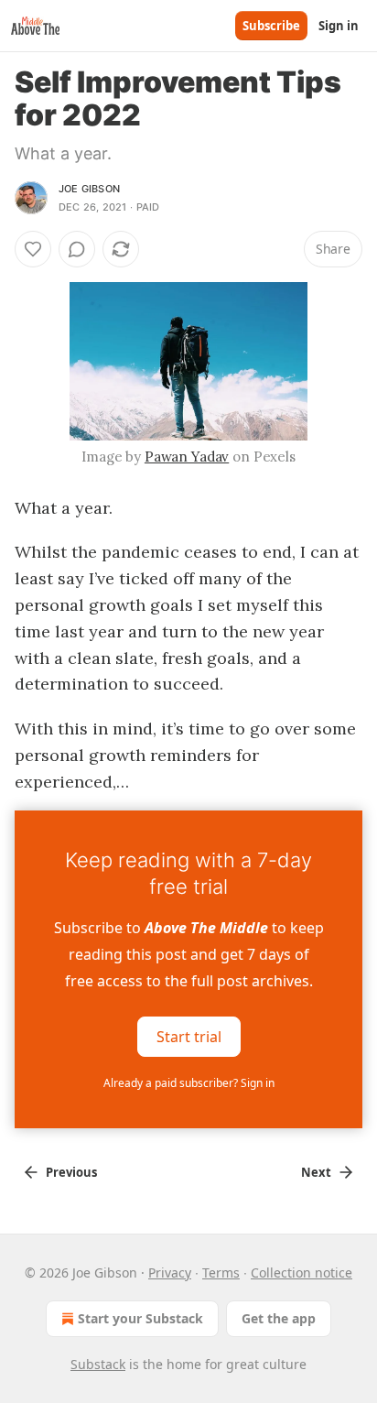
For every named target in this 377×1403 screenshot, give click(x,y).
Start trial (188, 1037)
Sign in (338, 25)
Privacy (169, 1272)
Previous (71, 1172)
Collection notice (301, 1272)
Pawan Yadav (187, 456)
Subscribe (271, 25)
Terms (221, 1272)
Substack (97, 1364)
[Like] (33, 249)
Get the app (279, 1318)
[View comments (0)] (77, 249)
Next (316, 1172)
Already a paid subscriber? (189, 1083)
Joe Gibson (89, 188)
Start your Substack (140, 1318)
